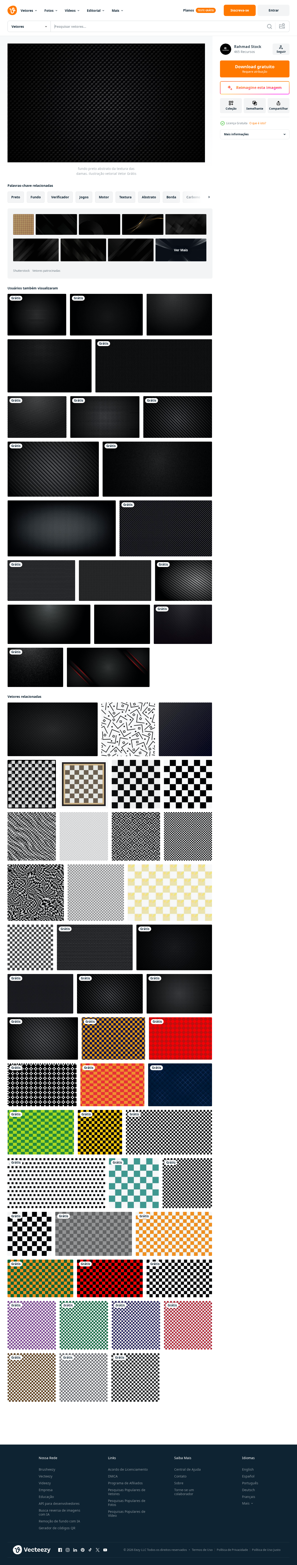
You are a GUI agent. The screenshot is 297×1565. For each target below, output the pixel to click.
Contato (180, 1476)
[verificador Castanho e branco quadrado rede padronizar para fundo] (32, 1377)
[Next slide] (204, 197)
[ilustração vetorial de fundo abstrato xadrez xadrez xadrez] (32, 784)
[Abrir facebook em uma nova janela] (60, 1550)
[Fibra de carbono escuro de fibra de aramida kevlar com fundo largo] (104, 417)
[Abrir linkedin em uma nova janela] (75, 1550)
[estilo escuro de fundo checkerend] (185, 729)
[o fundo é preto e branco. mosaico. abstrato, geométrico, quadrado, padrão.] (32, 836)
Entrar (274, 10)
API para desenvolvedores (59, 1503)
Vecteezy (45, 1476)
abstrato (149, 197)
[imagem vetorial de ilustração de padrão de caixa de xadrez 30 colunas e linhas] (187, 1183)
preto (15, 197)
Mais (115, 10)
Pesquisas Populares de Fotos (126, 1502)
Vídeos (70, 10)
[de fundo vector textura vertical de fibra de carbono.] (37, 314)
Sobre (178, 1483)
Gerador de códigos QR (57, 1528)
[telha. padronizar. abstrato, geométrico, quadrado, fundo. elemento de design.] (84, 836)
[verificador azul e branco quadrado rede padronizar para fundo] (136, 1325)
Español (248, 1476)
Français (248, 1496)
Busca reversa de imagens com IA (59, 1512)
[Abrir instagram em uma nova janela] (67, 1550)
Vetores (27, 10)
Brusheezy (47, 1469)
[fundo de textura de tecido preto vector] (179, 314)
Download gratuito (254, 69)
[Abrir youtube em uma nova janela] (105, 1550)
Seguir (281, 52)
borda (171, 197)
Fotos (49, 10)
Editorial (93, 10)
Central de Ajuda (187, 1469)
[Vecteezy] (12, 10)
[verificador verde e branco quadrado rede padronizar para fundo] (84, 1325)
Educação (46, 1496)
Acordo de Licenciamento (128, 1469)
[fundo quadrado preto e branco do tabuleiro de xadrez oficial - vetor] (136, 784)
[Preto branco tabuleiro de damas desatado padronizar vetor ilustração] (135, 1377)
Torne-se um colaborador (184, 1492)
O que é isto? (257, 123)
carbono (193, 197)
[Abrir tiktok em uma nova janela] (90, 1550)
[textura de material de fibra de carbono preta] (49, 624)
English (248, 1469)
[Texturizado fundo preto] (106, 314)
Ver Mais (181, 250)
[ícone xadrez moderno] (30, 947)
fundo (36, 197)
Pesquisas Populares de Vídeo (126, 1513)
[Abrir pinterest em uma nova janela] (83, 1550)
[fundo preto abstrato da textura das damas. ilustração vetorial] (166, 528)
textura (125, 197)
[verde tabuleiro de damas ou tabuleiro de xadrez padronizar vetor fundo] (41, 1132)
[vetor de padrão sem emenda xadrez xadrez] (170, 892)
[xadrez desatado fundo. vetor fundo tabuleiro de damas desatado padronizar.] (134, 1183)
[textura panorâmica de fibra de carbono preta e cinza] (62, 528)
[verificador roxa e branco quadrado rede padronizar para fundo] (32, 1325)
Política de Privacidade (232, 1550)
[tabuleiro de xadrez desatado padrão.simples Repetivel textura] (188, 784)
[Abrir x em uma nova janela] (98, 1550)
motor (104, 197)
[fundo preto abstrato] (183, 624)
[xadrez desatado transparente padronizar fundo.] (93, 1234)
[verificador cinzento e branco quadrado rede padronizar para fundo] (83, 1377)
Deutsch (248, 1490)
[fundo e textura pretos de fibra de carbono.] (37, 417)
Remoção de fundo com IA (59, 1521)
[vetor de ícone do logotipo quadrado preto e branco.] (29, 1234)
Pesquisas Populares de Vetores (126, 1492)
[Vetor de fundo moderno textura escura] (35, 667)
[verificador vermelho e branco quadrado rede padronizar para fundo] (188, 1325)
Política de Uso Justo (266, 1550)
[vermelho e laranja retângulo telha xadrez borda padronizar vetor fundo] (112, 1084)
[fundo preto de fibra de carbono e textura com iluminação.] (183, 580)
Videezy (45, 1483)
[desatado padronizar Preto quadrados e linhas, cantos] (128, 729)
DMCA (113, 1476)
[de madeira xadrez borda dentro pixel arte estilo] (84, 784)
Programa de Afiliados (125, 1483)
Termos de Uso (202, 1550)
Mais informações (236, 134)
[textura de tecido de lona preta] (157, 469)
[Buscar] (269, 26)
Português (250, 1483)
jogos (84, 197)
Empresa (46, 1490)
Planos (188, 10)
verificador (60, 197)
